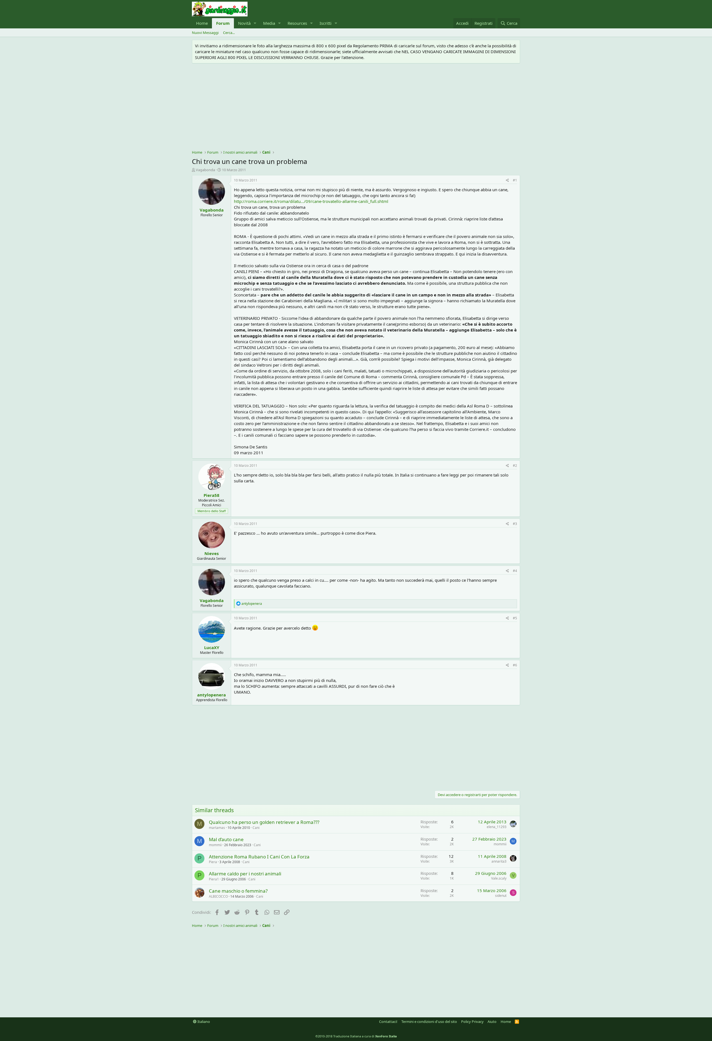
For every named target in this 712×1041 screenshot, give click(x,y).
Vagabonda (205, 169)
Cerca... (229, 32)
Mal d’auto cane (226, 839)
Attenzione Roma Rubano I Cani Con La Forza (259, 856)
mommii (215, 845)
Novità (244, 23)
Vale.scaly (498, 878)
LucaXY (211, 647)
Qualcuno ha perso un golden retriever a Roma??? (264, 822)
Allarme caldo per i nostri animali (245, 873)
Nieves (211, 553)
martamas (217, 827)
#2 (515, 465)
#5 (515, 618)
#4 (515, 570)
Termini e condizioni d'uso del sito (429, 1021)
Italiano (203, 1021)
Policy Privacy (472, 1021)
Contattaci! (388, 1021)
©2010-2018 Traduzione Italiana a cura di (356, 1036)
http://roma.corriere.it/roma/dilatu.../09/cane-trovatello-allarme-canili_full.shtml (311, 201)
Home (202, 23)
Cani (256, 827)
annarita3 (498, 861)
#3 (515, 523)
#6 (515, 665)
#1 (515, 180)
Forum (223, 23)
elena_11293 (496, 826)
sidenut (500, 895)
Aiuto (492, 1021)
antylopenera (211, 695)
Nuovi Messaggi (205, 32)
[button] (255, 23)
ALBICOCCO (218, 896)
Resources (297, 23)
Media (269, 23)
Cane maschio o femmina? (238, 891)
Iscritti (326, 23)
